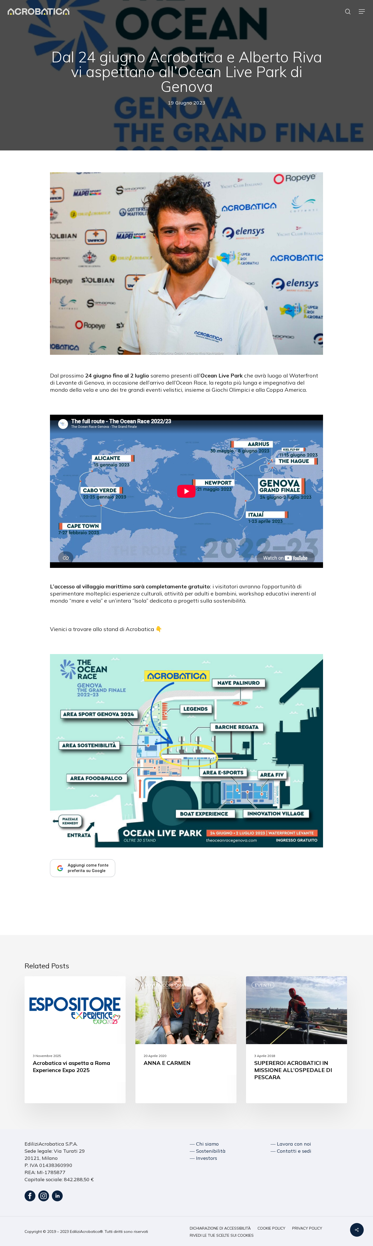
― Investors (203, 1158)
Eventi (41, 985)
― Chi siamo (204, 1144)
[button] (362, 11)
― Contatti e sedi (291, 1151)
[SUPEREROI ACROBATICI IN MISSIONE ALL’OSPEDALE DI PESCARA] (296, 1039)
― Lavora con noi (291, 1144)
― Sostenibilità (208, 1151)
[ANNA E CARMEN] (185, 1039)
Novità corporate (167, 985)
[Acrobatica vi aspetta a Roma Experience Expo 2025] (75, 1039)
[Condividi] (357, 1230)
